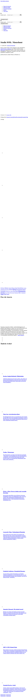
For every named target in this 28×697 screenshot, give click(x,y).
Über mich (5, 11)
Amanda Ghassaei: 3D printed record (13, 609)
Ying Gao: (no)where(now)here (11, 414)
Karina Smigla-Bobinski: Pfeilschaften (13, 376)
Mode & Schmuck (7, 6)
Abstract (8, 117)
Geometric (24, 117)
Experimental (19, 117)
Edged (15, 117)
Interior (4, 10)
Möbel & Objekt (6, 7)
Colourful (12, 117)
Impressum (8, 694)
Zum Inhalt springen (5, 1)
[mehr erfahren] (21, 335)
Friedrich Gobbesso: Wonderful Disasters (14, 571)
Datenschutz (3, 694)
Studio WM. (9, 115)
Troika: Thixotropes (8, 452)
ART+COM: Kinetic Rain (10, 647)
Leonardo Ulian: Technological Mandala (14, 532)
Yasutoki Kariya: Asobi (9, 685)
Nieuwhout (3, 50)
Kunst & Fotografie (7, 8)
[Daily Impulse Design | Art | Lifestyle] (14, 4)
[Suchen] (21, 15)
